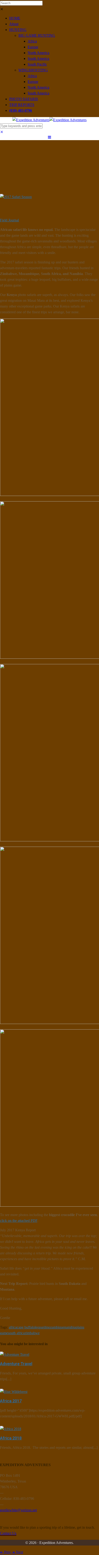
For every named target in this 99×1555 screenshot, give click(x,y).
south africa (16, 1333)
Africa (32, 41)
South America (38, 58)
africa (13, 1327)
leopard (40, 1327)
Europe (33, 47)
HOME (14, 18)
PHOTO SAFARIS (23, 99)
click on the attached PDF (18, 1221)
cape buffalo (26, 1327)
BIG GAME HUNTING (36, 35)
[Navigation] (49, 137)
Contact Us (8, 1533)
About (13, 24)
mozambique (55, 1327)
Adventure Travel (16, 1363)
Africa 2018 (11, 1438)
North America (38, 53)
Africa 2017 (11, 1400)
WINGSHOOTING (33, 70)
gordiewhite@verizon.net (18, 1510)
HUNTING (17, 30)
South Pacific (37, 64)
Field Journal (9, 220)
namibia (70, 1327)
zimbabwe (32, 1333)
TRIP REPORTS (21, 105)
